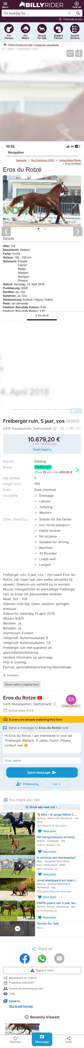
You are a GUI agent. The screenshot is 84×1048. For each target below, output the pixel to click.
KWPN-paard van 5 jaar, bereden (60, 903)
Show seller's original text (22, 684)
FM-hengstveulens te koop (56, 837)
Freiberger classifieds (46, 44)
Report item (42, 970)
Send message (42, 772)
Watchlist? (15, 1039)
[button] (5, 5)
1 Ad (56, 784)
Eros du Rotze (19, 698)
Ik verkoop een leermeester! (56, 857)
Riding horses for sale (20, 44)
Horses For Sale (48, 923)
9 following (27, 784)
